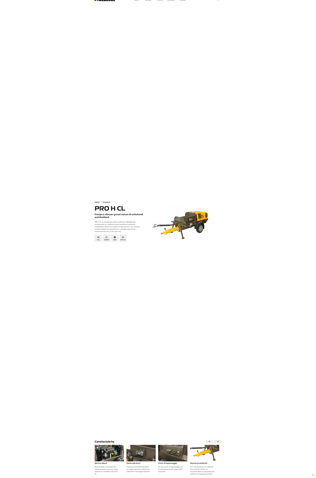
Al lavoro (123, 239)
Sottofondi (106, 202)
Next (217, 441)
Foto (98, 239)
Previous (209, 441)
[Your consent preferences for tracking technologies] (313, 475)
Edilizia (97, 202)
